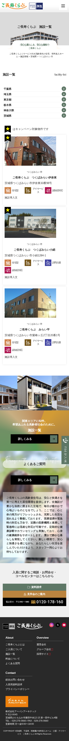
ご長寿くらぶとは (15, 644)
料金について (13, 658)
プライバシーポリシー (17, 689)
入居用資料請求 (14, 684)
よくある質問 (13, 663)
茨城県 (7, 115)
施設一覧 (10, 654)
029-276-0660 (19, 721)
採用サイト (43, 654)
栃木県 (7, 104)
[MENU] (63, 6)
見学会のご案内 (36, 594)
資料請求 (36, 587)
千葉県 (7, 88)
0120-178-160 (34, 602)
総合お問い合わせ (15, 679)
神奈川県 (9, 110)
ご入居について (14, 649)
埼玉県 (7, 94)
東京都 (7, 99)
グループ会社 (44, 649)
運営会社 (41, 644)
